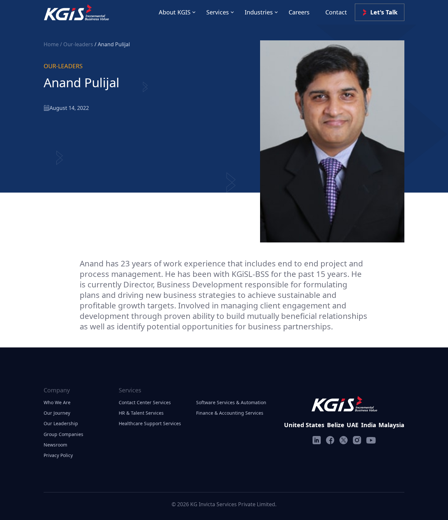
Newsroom (55, 445)
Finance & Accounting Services (229, 413)
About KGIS (175, 12)
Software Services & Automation (231, 402)
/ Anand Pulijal (112, 44)
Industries (259, 12)
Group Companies (63, 434)
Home (52, 44)
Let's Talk (383, 12)
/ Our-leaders (77, 44)
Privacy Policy (58, 455)
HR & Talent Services (141, 413)
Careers (299, 12)
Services (217, 12)
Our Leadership (61, 423)
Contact (336, 12)
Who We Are (57, 402)
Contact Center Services (145, 402)
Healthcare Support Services (150, 423)
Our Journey (57, 413)
